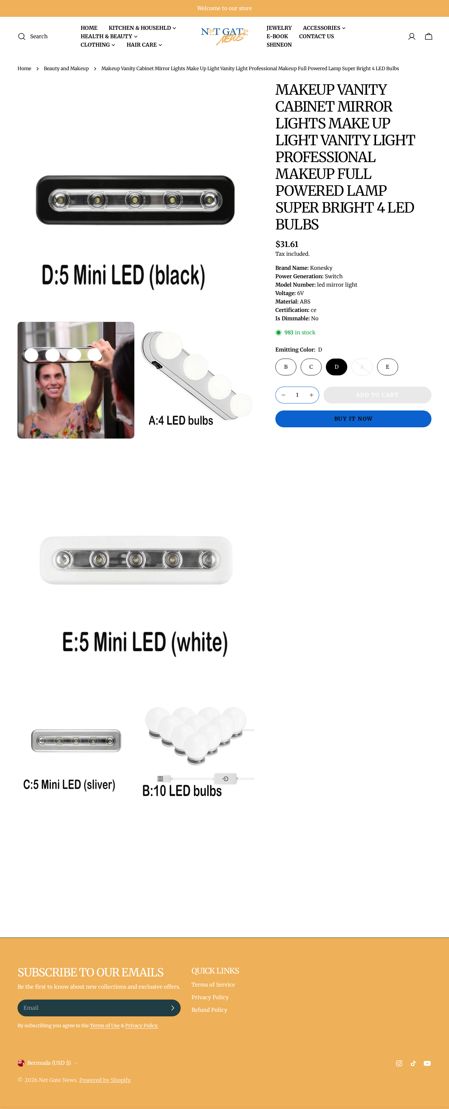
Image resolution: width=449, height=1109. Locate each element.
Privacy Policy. (141, 1026)
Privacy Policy (210, 997)
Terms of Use (105, 1026)
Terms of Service (213, 984)
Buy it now (353, 418)
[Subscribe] (172, 1008)
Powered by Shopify (105, 1080)
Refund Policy (209, 1010)
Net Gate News (57, 1080)
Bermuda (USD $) (49, 1063)
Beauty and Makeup (66, 69)
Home (24, 69)
